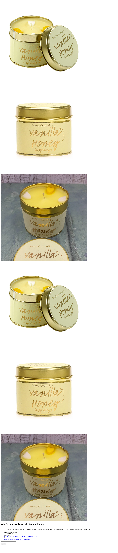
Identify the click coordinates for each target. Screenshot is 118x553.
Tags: (5, 538)
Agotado (3, 544)
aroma (14, 539)
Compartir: (3, 546)
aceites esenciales (8, 539)
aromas (18, 539)
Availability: (7, 532)
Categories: (7, 535)
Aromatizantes (7, 536)
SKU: (5, 533)
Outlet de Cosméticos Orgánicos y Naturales (26, 536)
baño (21, 539)
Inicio (12, 536)
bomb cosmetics (27, 539)
